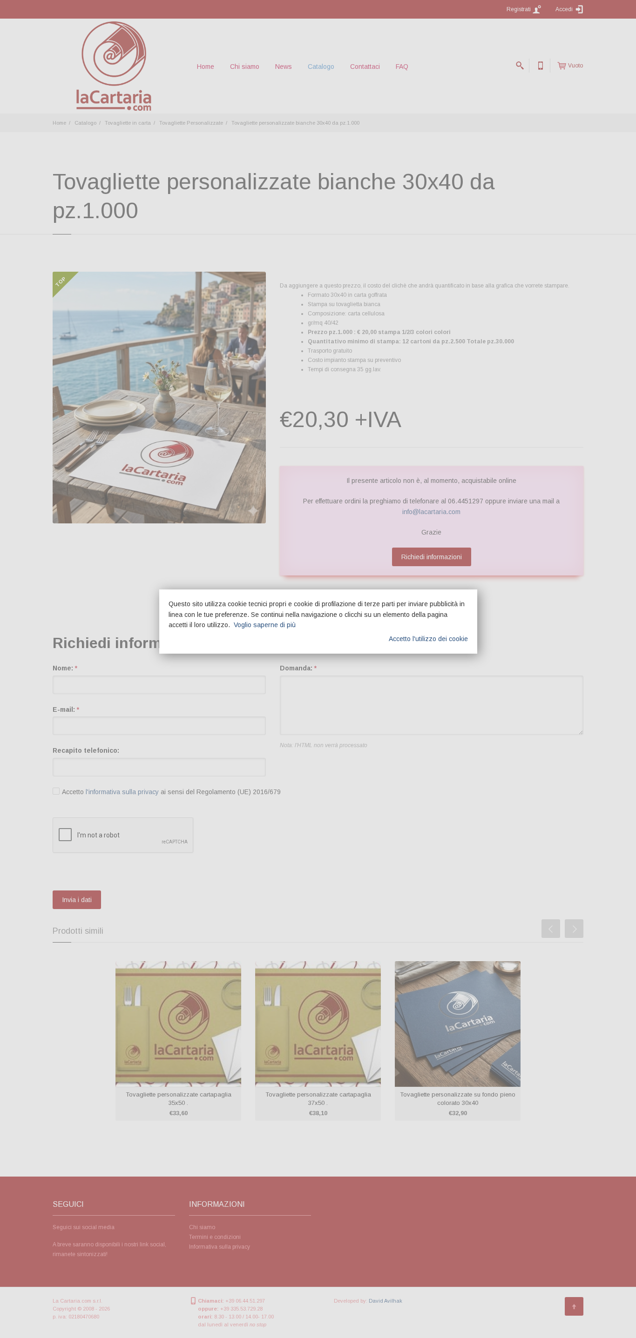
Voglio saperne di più (265, 625)
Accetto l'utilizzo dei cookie (428, 638)
